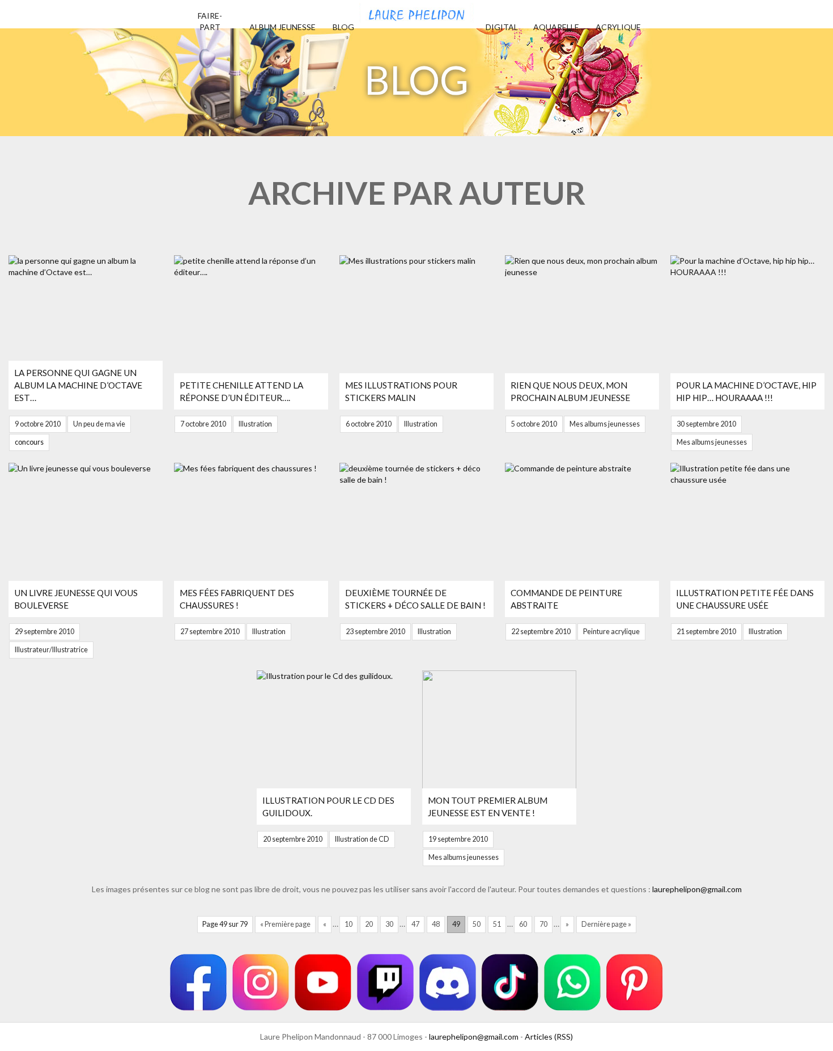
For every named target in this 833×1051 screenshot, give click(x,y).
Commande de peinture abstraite (566, 599)
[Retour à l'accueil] (416, 11)
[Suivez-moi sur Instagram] (260, 982)
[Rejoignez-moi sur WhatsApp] (572, 982)
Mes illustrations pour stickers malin (401, 391)
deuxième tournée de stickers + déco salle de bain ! (415, 599)
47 (415, 924)
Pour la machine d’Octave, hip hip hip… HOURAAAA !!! (746, 391)
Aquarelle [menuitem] (556, 27)
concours (29, 442)
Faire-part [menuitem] (210, 21)
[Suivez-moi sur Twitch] (385, 982)
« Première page (285, 924)
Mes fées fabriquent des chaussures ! (237, 599)
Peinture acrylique (611, 631)
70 (543, 924)
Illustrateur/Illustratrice (51, 649)
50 (477, 924)
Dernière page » (606, 924)
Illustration (255, 424)
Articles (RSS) (549, 1036)
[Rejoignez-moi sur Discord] (447, 982)
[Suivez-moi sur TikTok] (510, 982)
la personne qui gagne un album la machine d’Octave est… (78, 385)
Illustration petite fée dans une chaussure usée (745, 599)
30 (389, 924)
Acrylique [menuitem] (618, 27)
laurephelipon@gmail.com (697, 889)
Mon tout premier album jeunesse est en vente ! (487, 806)
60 (523, 924)
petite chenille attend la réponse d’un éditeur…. (241, 391)
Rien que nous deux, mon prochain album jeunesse (570, 391)
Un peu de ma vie (99, 424)
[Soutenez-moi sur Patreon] (634, 982)
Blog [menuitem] (343, 27)
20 (369, 924)
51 (497, 924)
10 (348, 924)
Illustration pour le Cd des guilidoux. (328, 806)
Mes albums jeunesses (605, 424)
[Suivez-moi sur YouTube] (323, 982)
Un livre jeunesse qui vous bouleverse (76, 599)
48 (436, 924)
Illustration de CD (362, 839)
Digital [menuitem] (502, 27)
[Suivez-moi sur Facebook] (198, 982)
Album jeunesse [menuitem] (282, 27)
